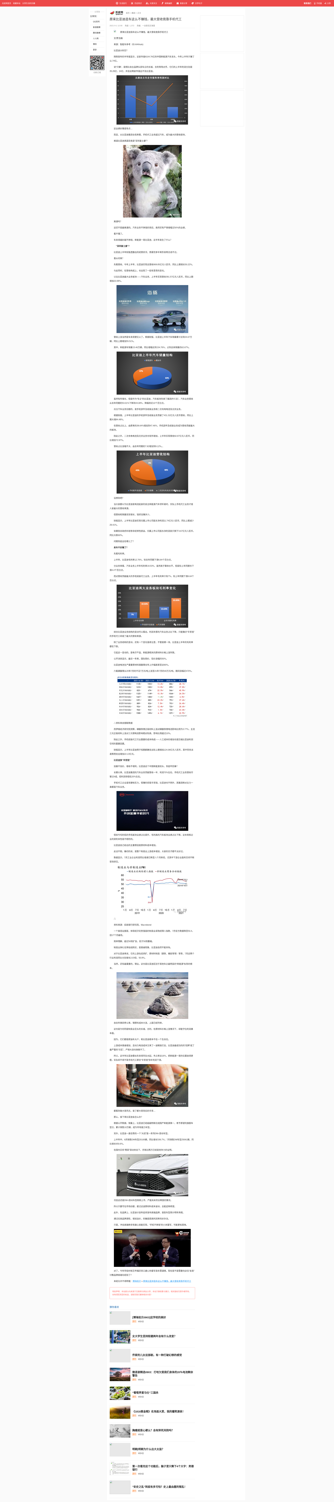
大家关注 (153, 3)
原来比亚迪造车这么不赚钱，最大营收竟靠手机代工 (167, 1281)
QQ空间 (96, 22)
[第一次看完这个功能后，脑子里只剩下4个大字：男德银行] (120, 1468)
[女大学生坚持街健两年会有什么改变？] (120, 1337)
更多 (95, 50)
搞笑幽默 (168, 3)
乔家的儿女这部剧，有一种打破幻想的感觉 (157, 1355)
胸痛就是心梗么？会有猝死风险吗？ (153, 1430)
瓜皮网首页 (6, 3)
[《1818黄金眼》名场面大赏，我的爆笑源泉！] (120, 1412)
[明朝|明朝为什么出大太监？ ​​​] (120, 1450)
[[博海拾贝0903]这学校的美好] (120, 1318)
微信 (95, 44)
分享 (329, 3)
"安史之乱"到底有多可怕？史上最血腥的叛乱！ (159, 1486)
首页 (128, 13)
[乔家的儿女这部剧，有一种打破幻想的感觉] (120, 1355)
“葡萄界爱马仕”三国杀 (145, 1392)
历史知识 (138, 3)
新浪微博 (96, 27)
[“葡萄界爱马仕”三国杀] (120, 1393)
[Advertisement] (222, 33)
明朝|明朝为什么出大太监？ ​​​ (148, 1449)
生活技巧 (123, 3)
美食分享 (183, 3)
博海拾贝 (137, 1281)
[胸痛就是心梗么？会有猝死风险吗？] (120, 1431)
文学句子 (198, 3)
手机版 (319, 3)
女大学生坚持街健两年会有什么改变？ (154, 1336)
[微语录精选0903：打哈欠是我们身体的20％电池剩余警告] (120, 1374)
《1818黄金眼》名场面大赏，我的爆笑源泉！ (158, 1411)
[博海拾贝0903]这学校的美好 (149, 1317)
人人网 (96, 38)
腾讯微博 (96, 33)
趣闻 (133, 13)
